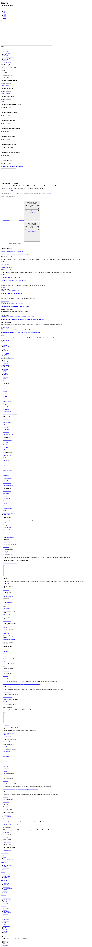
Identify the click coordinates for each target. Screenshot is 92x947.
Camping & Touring (8, 859)
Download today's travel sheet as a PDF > (10, 190)
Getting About (6, 551)
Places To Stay (4, 853)
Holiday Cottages (7, 422)
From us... (5, 922)
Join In (7, 353)
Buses (4, 462)
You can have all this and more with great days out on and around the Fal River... (21, 684)
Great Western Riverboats (9, 639)
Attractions (5, 496)
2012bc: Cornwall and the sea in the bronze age (15, 254)
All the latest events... (8, 449)
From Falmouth (6, 406)
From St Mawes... (7, 697)
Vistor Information (7, 478)
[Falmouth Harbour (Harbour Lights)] (8, 180)
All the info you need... (8, 485)
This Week (5, 442)
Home (4, 360)
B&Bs (4, 424)
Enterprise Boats (7, 621)
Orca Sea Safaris (5, 370)
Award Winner (6, 429)
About (4, 344)
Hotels (4, 419)
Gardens (5, 505)
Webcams (5, 59)
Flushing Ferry (6, 633)
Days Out (5, 676)
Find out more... (7, 850)
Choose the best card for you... (10, 563)
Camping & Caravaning (8, 537)
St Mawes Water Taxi (8, 602)
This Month (6, 444)
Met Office (21, 220)
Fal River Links (5, 375)
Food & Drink (6, 498)
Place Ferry (6, 590)
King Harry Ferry (7, 614)
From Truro (6, 409)
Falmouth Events (10, 57)
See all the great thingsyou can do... (8, 733)
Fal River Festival (5, 372)
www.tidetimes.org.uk (32, 212)
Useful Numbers (7, 58)
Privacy (5, 933)
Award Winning (7, 542)
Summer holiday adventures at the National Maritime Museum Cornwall (22, 319)
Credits (5, 932)
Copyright (5, 931)
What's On (5, 781)
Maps (4, 467)
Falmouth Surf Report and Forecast (15, 243)
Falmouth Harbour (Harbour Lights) (12, 166)
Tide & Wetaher (7, 62)
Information (4, 49)
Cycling (5, 510)
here (51, 193)
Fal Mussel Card (7, 455)
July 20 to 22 (7, 815)
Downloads (6, 929)
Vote (4, 355)
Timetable (3, 85)
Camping (5, 427)
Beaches (5, 500)
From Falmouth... (7, 692)
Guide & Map (6, 346)
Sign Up (8, 53)
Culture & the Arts (7, 508)
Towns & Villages (7, 741)
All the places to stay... (8, 434)
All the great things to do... (9, 513)
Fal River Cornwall (5, 365)
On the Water (6, 493)
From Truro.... (6, 701)
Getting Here (6, 345)
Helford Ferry (6, 608)
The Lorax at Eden (6, 267)
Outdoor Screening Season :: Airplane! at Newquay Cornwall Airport (21, 332)
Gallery (5, 347)
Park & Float (6, 460)
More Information (5, 261)
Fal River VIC (6, 55)
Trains (4, 465)
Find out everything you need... (10, 824)
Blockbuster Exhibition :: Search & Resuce (13, 280)
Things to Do (6, 725)
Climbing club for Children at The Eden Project (15, 306)
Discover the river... (7, 401)
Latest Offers (6, 432)
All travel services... (7, 470)
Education (5, 60)
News (4, 349)
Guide (4, 393)
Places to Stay (6, 514)
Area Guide (6, 671)
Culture (5, 771)
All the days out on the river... (10, 414)
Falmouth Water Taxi (8, 596)
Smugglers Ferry (7, 627)
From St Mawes (7, 411)
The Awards (6, 919)
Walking (5, 503)
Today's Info (6, 51)
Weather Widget (6, 220)
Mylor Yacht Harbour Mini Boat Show (12, 293)
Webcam (8, 85)
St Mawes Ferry (7, 583)
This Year (5, 447)
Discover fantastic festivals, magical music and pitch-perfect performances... (20, 789)
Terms (4, 935)
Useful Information (7, 816)
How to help (6, 921)
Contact (5, 54)
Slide (4, 11)
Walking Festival (7, 899)
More (4, 351)
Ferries (5, 457)
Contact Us (6, 475)
